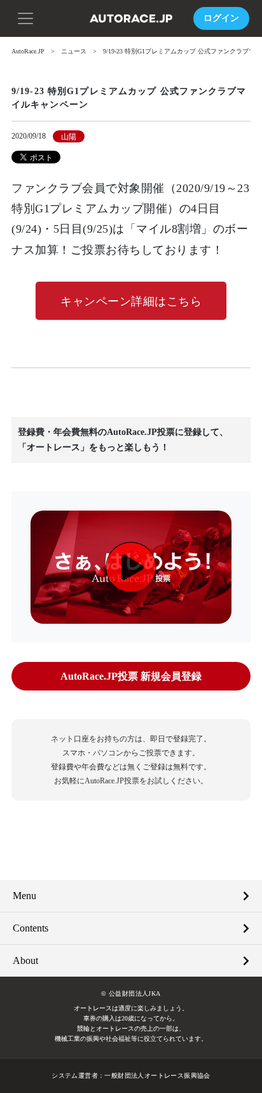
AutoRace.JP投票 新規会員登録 (131, 676)
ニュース (73, 51)
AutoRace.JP (28, 51)
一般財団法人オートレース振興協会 (157, 1075)
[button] (25, 17)
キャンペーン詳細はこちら (131, 301)
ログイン (221, 18)
